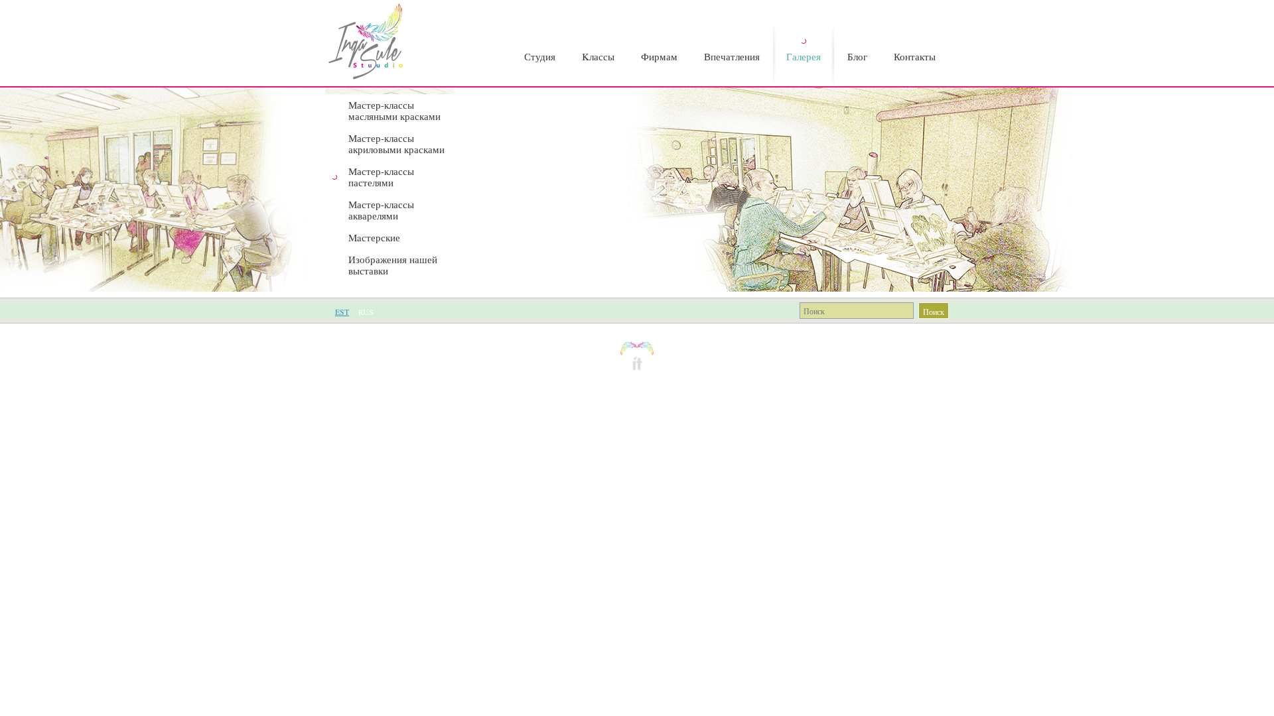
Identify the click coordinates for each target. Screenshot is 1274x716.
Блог (857, 56)
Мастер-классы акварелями (381, 210)
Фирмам (659, 56)
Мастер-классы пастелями (381, 176)
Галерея (803, 56)
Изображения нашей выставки (392, 265)
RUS (366, 311)
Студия (539, 56)
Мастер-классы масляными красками (394, 110)
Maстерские (374, 237)
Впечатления (732, 56)
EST (342, 311)
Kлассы (598, 56)
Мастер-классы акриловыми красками (396, 143)
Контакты (915, 56)
